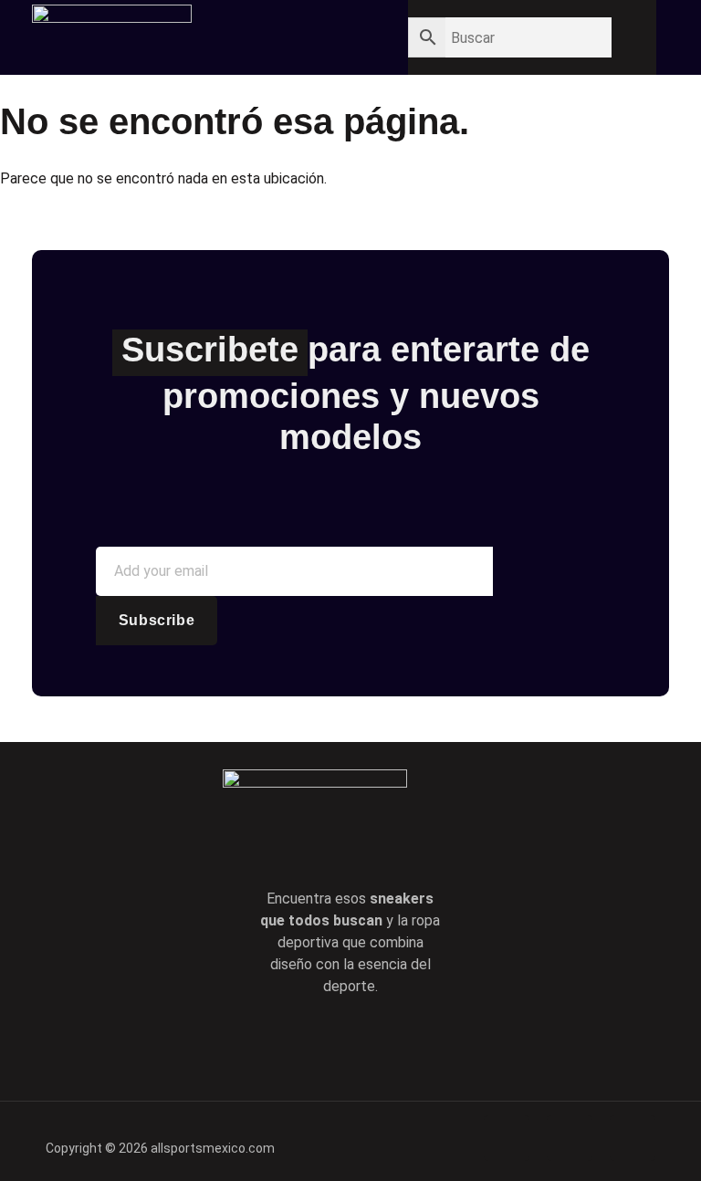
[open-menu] (327, 38)
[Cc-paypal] (569, 1138)
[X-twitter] (324, 1044)
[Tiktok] (376, 1044)
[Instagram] (428, 1044)
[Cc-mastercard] (632, 1138)
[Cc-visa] (506, 1138)
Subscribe (156, 620)
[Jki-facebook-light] (272, 1044)
